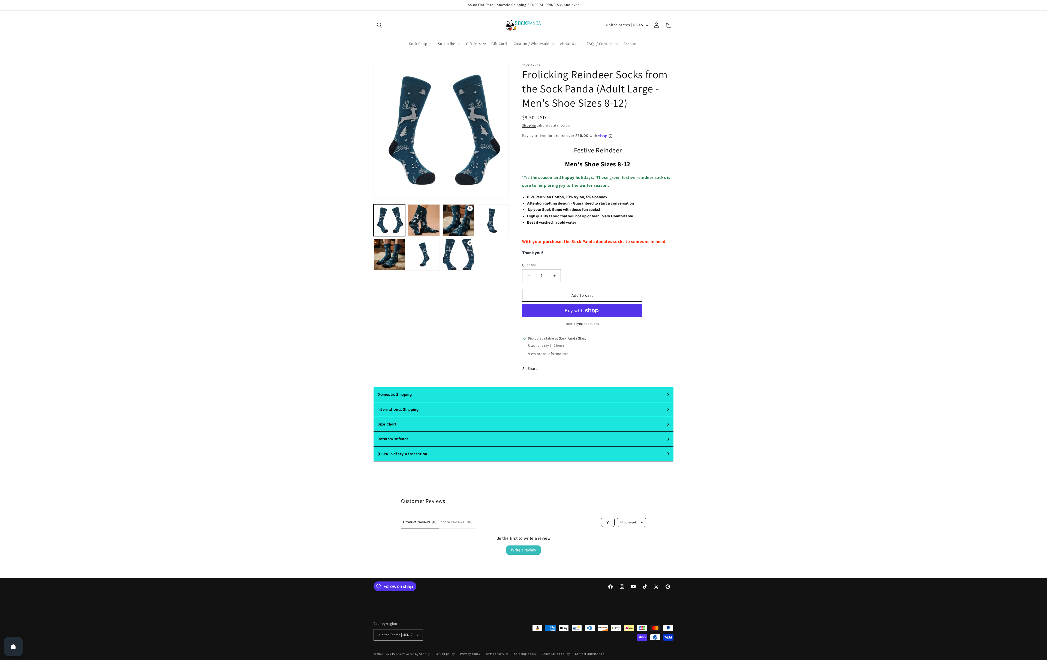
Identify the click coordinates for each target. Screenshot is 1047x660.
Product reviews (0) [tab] (420, 522)
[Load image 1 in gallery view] (389, 220)
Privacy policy (470, 654)
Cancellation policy (556, 654)
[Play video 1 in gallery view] (458, 220)
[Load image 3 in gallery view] (493, 220)
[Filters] (608, 522)
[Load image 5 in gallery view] (424, 255)
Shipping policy (525, 654)
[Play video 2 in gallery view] (458, 255)
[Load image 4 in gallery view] (389, 255)
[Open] (13, 646)
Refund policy (445, 654)
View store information (548, 353)
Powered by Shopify (416, 654)
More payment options (582, 324)
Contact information (589, 654)
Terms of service (497, 654)
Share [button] (533, 368)
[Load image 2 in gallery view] (424, 220)
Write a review (523, 550)
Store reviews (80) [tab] (457, 522)
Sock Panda (393, 654)
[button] (380, 25)
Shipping (529, 125)
